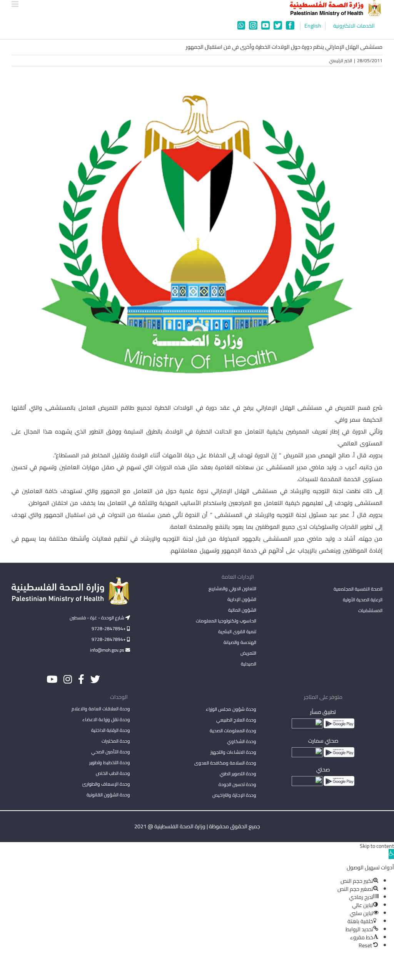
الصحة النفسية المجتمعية (358, 589)
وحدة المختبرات (116, 741)
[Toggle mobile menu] (16, 4)
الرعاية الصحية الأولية (362, 599)
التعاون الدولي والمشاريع (232, 588)
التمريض (248, 653)
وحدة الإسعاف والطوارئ (106, 784)
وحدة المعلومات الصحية (233, 730)
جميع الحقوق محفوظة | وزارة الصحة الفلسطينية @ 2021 (197, 826)
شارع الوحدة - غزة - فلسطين (97, 617)
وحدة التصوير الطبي (238, 773)
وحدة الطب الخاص (113, 773)
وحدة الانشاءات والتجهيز (233, 752)
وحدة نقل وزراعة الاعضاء (106, 719)
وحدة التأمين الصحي (110, 751)
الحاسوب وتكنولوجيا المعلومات (226, 620)
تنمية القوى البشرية (237, 631)
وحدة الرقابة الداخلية (110, 730)
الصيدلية (248, 663)
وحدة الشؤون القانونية (108, 794)
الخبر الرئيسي (340, 60)
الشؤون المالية (242, 610)
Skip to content (377, 846)
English (312, 26)
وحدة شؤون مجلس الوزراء (231, 709)
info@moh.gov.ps (107, 649)
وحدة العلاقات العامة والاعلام (101, 708)
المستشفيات (370, 610)
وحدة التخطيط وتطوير (109, 762)
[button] (391, 854)
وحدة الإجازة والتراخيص (234, 795)
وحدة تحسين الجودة (237, 784)
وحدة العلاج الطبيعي (236, 719)
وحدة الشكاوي (241, 741)
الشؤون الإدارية (241, 599)
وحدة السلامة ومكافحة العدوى (225, 762)
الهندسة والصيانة (240, 642)
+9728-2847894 (109, 628)
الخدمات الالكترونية (354, 26)
